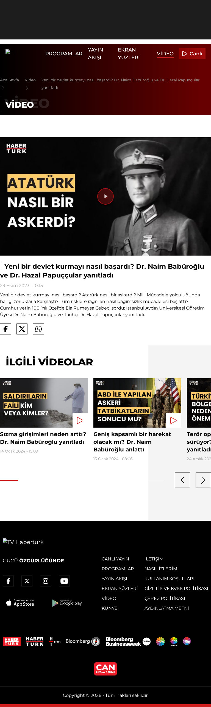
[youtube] (64, 581)
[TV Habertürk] (24, 53)
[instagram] (45, 581)
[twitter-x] (26, 581)
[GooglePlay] (66, 602)
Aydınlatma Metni (167, 608)
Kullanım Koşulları (170, 578)
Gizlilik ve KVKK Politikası (176, 588)
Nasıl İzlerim (161, 568)
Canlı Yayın (115, 559)
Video (165, 54)
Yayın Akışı (114, 578)
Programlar (63, 54)
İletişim (154, 559)
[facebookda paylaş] (5, 329)
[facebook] (8, 581)
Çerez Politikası (165, 598)
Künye (110, 608)
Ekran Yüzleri (120, 588)
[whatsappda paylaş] (38, 329)
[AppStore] (20, 602)
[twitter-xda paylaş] (21, 329)
